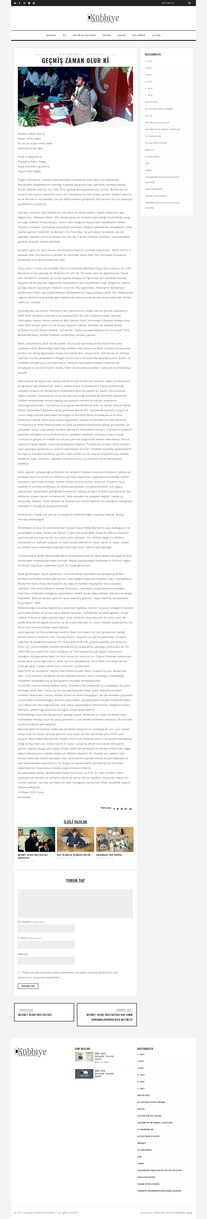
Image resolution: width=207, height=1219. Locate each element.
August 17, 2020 (26, 861)
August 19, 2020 (65, 858)
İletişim (156, 35)
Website (23, 954)
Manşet (149, 150)
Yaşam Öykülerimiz (156, 196)
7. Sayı (148, 95)
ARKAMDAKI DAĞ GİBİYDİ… (109, 854)
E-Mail (29, 938)
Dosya (148, 115)
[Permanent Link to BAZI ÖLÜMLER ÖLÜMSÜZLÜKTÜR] (75, 851)
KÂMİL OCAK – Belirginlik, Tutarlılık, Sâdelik (104, 1056)
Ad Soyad (31, 921)
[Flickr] (30, 3)
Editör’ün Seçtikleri (84, 35)
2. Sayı (148, 61)
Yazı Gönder (138, 35)
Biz (64, 35)
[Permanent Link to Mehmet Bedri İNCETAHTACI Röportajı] (36, 851)
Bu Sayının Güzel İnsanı (159, 109)
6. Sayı (148, 88)
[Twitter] (16, 3)
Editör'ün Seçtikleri (157, 122)
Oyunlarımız (152, 156)
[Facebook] (21, 3)
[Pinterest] (35, 3)
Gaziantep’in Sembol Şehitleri (162, 129)
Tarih (148, 170)
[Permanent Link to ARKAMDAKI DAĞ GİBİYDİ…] (115, 851)
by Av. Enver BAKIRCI (70, 54)
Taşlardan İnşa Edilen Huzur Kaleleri (159, 1170)
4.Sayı (148, 75)
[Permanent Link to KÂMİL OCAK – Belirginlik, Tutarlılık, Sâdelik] (84, 1060)
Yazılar (107, 35)
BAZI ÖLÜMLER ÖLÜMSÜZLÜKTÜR (74, 854)
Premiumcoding (183, 1212)
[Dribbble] (25, 3)
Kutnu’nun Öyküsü (156, 143)
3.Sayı (112, 54)
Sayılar (122, 35)
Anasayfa (51, 35)
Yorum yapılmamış (95, 54)
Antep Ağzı (151, 102)
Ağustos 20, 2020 (45, 54)
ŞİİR (147, 163)
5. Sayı (148, 81)
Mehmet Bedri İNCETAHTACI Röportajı (33, 856)
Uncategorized (154, 189)
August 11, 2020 (105, 858)
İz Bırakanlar (153, 136)
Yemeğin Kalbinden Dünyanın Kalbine (159, 1191)
